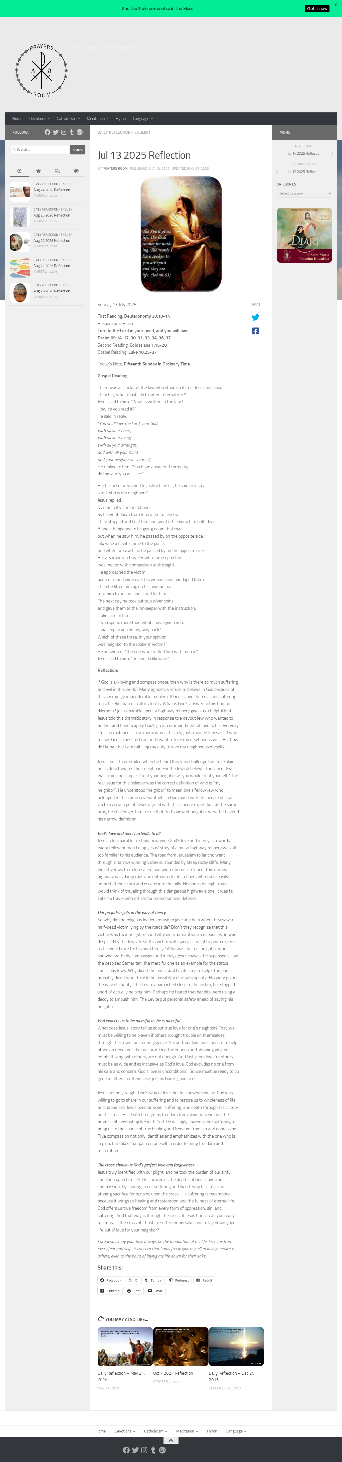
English (142, 132)
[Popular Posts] (38, 171)
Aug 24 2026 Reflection (52, 190)
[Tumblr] (72, 132)
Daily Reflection (114, 132)
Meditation (96, 118)
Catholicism (66, 118)
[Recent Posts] (19, 171)
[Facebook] (48, 132)
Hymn (121, 118)
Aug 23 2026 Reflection (52, 215)
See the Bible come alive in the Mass (157, 9)
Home (17, 118)
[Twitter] (56, 132)
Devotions (37, 118)
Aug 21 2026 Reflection (52, 266)
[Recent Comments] (57, 171)
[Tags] (75, 171)
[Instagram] (64, 132)
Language (141, 118)
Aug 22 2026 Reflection (52, 240)
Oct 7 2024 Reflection (173, 1373)
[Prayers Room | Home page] (42, 71)
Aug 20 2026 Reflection (52, 291)
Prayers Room (115, 168)
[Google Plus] (80, 132)
